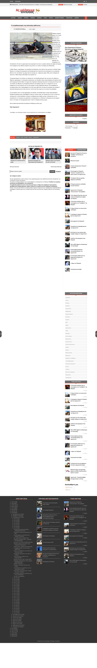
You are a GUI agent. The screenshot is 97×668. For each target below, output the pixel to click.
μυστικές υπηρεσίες (70, 372)
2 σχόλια (85, 390)
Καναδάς (26, 137)
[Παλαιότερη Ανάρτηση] (96, 334)
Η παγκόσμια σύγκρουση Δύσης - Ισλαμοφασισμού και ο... (21, 530)
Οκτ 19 (16, 585)
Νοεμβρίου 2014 (17, 515)
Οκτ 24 (16, 577)
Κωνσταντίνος (69, 341)
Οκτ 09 (16, 600)
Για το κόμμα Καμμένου (48, 510)
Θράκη (67, 325)
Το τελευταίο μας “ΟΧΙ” (48, 542)
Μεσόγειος (68, 355)
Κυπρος (51, 17)
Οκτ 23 (16, 579)
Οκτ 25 (16, 528)
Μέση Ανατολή (69, 352)
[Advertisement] (64, 11)
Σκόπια (67, 366)
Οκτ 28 (16, 523)
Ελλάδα (19, 17)
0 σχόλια (85, 396)
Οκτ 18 (16, 587)
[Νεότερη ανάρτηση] (1, 334)
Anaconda (68, 297)
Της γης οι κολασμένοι (19, 576)
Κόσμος (32, 17)
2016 (12, 509)
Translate (75, 128)
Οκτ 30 (16, 520)
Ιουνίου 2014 (16, 619)
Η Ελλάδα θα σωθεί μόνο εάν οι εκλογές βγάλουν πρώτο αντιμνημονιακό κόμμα (50, 516)
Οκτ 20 (16, 584)
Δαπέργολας (68, 311)
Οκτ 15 (16, 591)
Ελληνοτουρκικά (59, 17)
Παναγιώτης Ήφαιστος (70, 363)
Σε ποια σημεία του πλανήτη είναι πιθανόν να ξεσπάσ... (22, 535)
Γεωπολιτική (69, 17)
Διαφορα (77, 17)
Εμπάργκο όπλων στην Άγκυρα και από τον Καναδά (53, 161)
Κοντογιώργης (69, 336)
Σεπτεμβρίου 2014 (17, 614)
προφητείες (68, 374)
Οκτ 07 (16, 603)
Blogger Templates (55, 641)
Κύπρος (67, 350)
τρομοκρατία (36, 137)
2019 (12, 505)
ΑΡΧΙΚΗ (11, 1)
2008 (12, 636)
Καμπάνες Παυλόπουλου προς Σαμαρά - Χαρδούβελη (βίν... (23, 561)
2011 (12, 631)
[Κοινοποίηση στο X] (32, 29)
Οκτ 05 (16, 607)
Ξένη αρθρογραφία (70, 361)
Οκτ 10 (16, 599)
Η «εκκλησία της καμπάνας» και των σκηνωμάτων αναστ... (22, 568)
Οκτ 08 (16, 602)
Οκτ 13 (16, 594)
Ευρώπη (26, 17)
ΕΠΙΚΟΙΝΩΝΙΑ (17, 1)
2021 (12, 502)
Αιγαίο (67, 300)
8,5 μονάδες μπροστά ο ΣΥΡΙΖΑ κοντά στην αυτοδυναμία (23, 574)
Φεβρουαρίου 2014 (17, 625)
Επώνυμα (68, 316)
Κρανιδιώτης (68, 339)
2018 (12, 506)
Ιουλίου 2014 (16, 617)
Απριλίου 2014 (16, 622)
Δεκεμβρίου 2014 (17, 514)
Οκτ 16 (16, 590)
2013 (12, 628)
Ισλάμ (22, 137)
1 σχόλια (85, 421)
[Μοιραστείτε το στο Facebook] (33, 29)
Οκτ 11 (16, 597)
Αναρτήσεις (69, 487)
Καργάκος (68, 333)
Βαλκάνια (68, 305)
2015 (12, 511)
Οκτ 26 (16, 526)
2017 (12, 508)
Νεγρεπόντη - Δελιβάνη (70, 358)
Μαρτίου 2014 (16, 623)
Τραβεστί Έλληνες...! (18, 563)
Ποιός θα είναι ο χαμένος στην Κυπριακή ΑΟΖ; (21, 557)
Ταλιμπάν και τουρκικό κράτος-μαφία (18, 161)
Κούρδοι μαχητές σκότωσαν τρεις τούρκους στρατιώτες (22, 544)
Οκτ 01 (16, 613)
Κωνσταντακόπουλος (70, 344)
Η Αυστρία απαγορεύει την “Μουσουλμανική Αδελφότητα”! (35, 161)
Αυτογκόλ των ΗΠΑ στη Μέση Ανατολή (23, 542)
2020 (12, 503)
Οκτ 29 (16, 521)
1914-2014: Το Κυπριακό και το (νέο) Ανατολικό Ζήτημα (22, 571)
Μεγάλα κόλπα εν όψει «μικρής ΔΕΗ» (22, 559)
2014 (12, 512)
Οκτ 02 (16, 611)
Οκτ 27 (16, 525)
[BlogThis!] (30, 29)
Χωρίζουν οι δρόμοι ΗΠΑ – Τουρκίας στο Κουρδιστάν (22, 540)
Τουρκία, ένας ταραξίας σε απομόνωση (23, 546)
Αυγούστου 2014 (17, 616)
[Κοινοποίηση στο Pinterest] (34, 29)
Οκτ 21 (16, 582)
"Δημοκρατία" (16, 107)
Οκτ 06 (16, 605)
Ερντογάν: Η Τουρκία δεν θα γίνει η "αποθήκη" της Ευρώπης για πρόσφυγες (51, 555)
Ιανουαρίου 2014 (17, 626)
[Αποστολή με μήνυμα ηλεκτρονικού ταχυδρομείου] (29, 29)
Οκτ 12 (16, 596)
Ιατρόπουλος (68, 327)
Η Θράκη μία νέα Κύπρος (48, 561)
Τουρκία (67, 369)
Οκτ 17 (16, 588)
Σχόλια (68, 489)
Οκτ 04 (16, 608)
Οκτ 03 (16, 610)
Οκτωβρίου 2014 (17, 517)
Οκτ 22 (16, 581)
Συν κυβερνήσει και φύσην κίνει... (21, 538)
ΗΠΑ (66, 322)
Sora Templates (46, 641)
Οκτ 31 (16, 518)
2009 (12, 634)
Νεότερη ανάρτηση (14, 166)
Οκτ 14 (16, 593)
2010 (12, 633)
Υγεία (45, 17)
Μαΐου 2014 (16, 620)
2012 (12, 630)
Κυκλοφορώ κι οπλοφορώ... (49, 535)
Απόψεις (39, 17)
